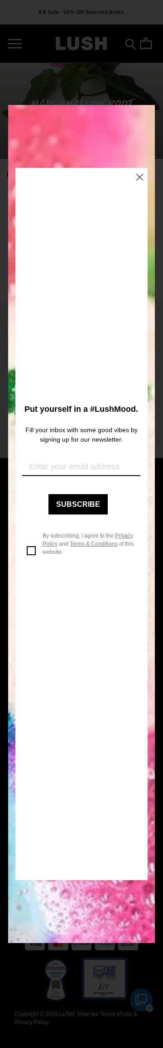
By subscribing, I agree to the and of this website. (88, 544)
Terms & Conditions (94, 544)
